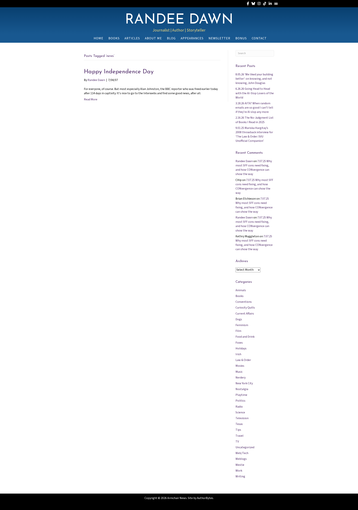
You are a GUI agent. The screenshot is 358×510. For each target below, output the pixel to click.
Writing (240, 476)
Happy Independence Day (119, 72)
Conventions (243, 302)
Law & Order (243, 360)
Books (239, 296)
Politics (240, 401)
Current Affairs (244, 314)
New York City (244, 383)
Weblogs (241, 459)
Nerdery (240, 378)
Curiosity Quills (245, 308)
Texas (239, 424)
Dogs (238, 319)
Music (239, 372)
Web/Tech (241, 453)
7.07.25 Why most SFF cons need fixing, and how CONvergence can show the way (253, 167)
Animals (240, 290)
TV (237, 441)
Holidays (240, 348)
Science (240, 412)
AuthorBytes (205, 498)
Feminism (241, 325)
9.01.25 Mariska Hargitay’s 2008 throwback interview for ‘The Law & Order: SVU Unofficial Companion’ (254, 134)
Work (238, 471)
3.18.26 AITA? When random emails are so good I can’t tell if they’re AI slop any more (254, 107)
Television (242, 418)
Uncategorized (244, 447)
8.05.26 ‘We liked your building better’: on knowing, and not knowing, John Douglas (254, 78)
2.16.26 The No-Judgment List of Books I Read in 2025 (254, 120)
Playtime (241, 395)
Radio (239, 407)
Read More (90, 99)
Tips (238, 430)
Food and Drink (245, 337)
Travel (239, 436)
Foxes (239, 343)
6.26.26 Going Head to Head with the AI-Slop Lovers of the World (254, 93)
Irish (238, 354)
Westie (239, 465)
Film (238, 331)
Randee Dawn (244, 161)
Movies (239, 366)
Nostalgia (241, 389)
